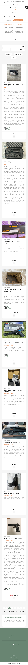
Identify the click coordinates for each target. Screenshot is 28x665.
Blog (5, 16)
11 (20, 608)
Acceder (22, 16)
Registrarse (8, 20)
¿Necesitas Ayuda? (13, 16)
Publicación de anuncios (14, 634)
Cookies (14, 655)
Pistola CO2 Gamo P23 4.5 (11, 493)
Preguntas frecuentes (13, 637)
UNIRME (17, 4)
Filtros (13, 57)
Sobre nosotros (13, 630)
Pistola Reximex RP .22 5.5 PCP (12, 163)
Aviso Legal (14, 653)
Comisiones (13, 636)
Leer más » (21, 624)
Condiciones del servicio (14, 657)
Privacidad (14, 652)
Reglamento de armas (14, 659)
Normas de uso (13, 632)
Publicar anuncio (18, 20)
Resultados (17, 54)
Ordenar (8, 54)
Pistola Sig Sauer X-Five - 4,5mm (13, 538)
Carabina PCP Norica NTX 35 (12, 442)
